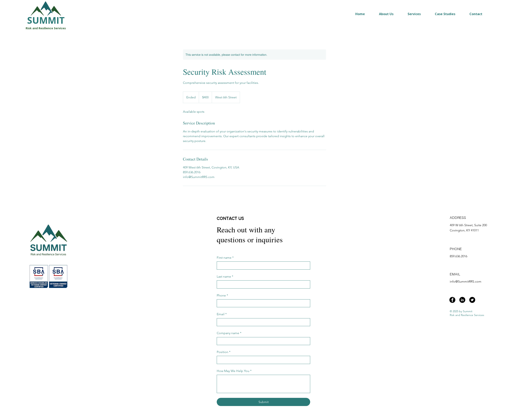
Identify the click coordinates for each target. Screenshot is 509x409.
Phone (222, 295)
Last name (225, 276)
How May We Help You (234, 371)
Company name (229, 333)
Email (222, 314)
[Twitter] (472, 300)
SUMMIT (46, 20)
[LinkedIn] (462, 300)
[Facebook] (452, 300)
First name (225, 257)
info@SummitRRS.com (465, 281)
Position (223, 352)
